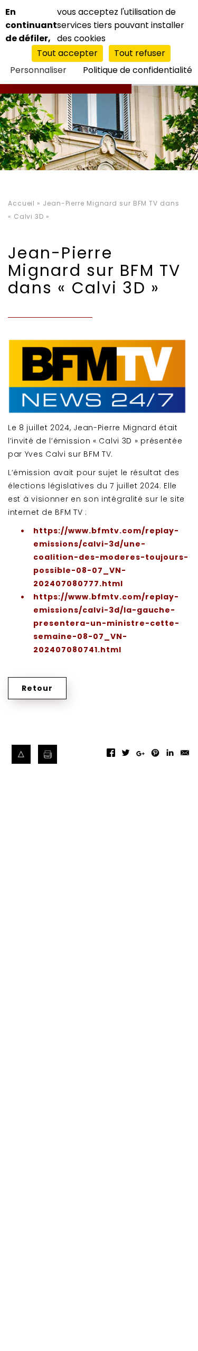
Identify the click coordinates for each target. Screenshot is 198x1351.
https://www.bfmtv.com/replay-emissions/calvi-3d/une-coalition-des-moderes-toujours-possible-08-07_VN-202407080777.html (110, 557)
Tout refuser (139, 53)
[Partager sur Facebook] (111, 756)
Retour (37, 688)
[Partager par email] (185, 756)
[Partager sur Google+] (140, 758)
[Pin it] (155, 756)
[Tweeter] (125, 756)
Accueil (21, 203)
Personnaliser (38, 70)
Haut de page (21, 754)
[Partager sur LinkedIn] (170, 756)
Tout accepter (67, 53)
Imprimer (48, 754)
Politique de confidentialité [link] (137, 70)
